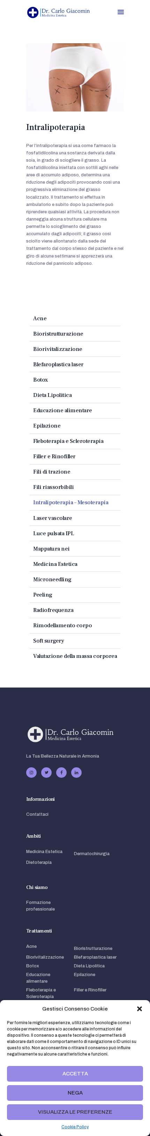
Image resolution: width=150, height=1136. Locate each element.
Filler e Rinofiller (54, 456)
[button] (139, 1008)
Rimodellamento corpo (62, 625)
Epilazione (46, 425)
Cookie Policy (75, 1127)
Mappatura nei (51, 548)
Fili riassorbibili (53, 487)
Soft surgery (48, 640)
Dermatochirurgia (92, 853)
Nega (75, 1093)
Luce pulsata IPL (53, 533)
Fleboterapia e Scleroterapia (68, 441)
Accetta (75, 1073)
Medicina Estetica (55, 564)
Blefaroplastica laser (58, 364)
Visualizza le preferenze (75, 1112)
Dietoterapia (39, 862)
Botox (40, 379)
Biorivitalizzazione (57, 349)
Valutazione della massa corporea (75, 656)
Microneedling (52, 579)
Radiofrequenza (53, 610)
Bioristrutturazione (58, 333)
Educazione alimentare (62, 410)
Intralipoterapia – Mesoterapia (70, 502)
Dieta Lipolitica (52, 395)
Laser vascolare (52, 518)
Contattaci (37, 814)
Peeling (42, 594)
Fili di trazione (51, 471)
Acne (39, 318)
